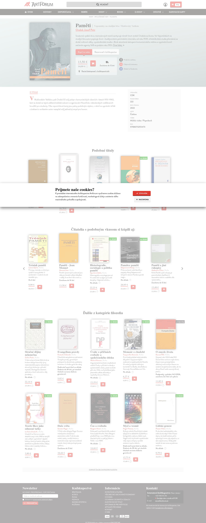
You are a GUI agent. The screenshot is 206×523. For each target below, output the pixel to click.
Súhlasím (143, 193)
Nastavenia (143, 199)
